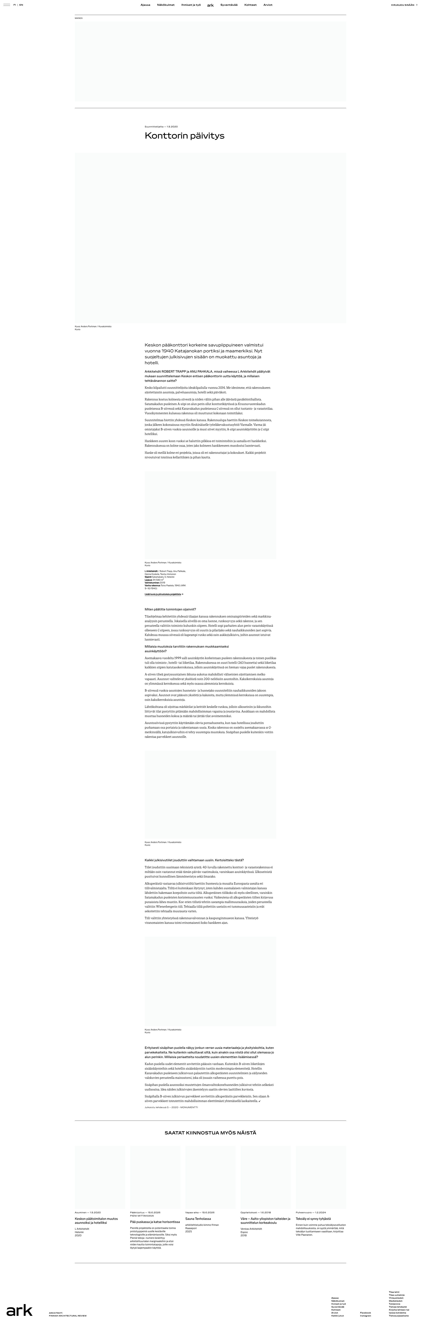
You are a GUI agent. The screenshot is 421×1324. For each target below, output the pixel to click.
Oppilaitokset (249, 1213)
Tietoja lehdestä (398, 1307)
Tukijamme (394, 1304)
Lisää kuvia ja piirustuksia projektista (163, 594)
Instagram (365, 1316)
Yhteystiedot (396, 1298)
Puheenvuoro (304, 1213)
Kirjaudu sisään (402, 5)
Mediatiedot (395, 1301)
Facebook (365, 1313)
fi (14, 5)
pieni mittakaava (142, 1216)
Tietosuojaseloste (399, 1316)
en (21, 5)
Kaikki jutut (337, 1316)
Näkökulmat (165, 5)
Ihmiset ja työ (191, 5)
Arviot (267, 5)
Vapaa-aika (192, 1213)
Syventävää (229, 5)
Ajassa (145, 5)
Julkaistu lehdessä (171, 1107)
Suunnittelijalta (154, 127)
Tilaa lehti (394, 1292)
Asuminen (81, 1213)
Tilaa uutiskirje (397, 1295)
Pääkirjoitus (137, 1213)
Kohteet (250, 5)
